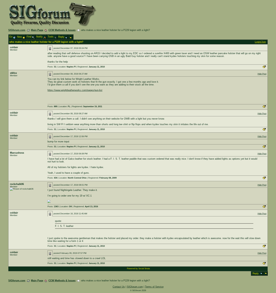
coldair (14, 47)
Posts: (52, 67)
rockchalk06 (17, 184)
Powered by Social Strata (138, 268)
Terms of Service (154, 286)
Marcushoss (17, 152)
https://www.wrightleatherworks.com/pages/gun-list (75, 90)
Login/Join (260, 41)
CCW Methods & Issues (61, 30)
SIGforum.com (16, 30)
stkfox (13, 73)
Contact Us (119, 286)
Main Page (37, 30)
